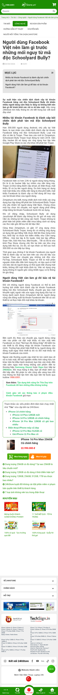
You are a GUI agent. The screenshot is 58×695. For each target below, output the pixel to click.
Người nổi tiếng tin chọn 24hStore (20, 34)
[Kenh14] (15, 619)
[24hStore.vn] (29, 5)
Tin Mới (6, 24)
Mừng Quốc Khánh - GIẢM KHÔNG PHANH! (13, 515)
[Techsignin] (42, 619)
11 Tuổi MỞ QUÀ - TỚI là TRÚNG (42, 515)
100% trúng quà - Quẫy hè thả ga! (42, 534)
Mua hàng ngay (20, 456)
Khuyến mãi (33, 29)
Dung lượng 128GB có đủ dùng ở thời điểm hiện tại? (30, 472)
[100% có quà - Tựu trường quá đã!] (15, 525)
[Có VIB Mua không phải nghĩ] (16, 606)
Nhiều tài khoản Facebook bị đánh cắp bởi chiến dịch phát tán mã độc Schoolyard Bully (27, 79)
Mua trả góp (41, 456)
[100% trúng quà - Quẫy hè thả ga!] (42, 525)
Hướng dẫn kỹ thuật (13, 29)
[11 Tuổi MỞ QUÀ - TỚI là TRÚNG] (42, 506)
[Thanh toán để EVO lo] (41, 606)
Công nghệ (20, 24)
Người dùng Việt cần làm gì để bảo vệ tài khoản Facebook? (26, 86)
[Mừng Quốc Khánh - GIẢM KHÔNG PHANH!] (15, 506)
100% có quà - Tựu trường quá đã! (15, 534)
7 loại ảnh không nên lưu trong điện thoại (24, 492)
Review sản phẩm (38, 24)
